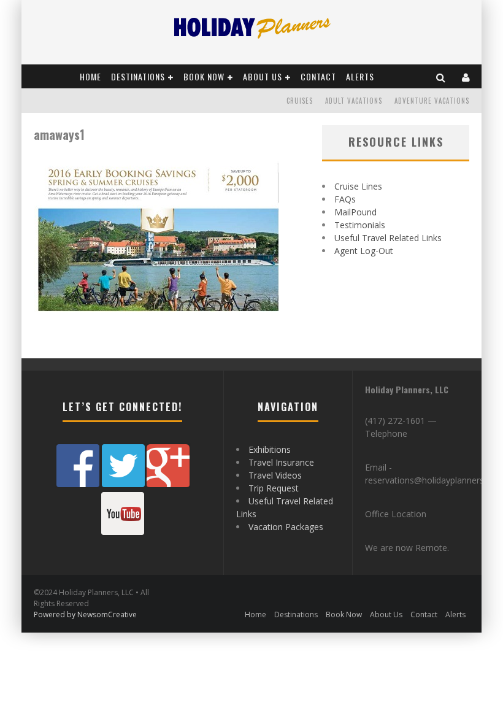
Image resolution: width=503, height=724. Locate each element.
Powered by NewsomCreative (85, 614)
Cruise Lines (358, 186)
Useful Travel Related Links (388, 238)
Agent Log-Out (363, 250)
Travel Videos (275, 475)
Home (90, 76)
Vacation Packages (285, 527)
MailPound (355, 212)
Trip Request (273, 488)
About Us (262, 76)
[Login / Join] (466, 76)
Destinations (138, 76)
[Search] (441, 76)
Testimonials (359, 225)
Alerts (360, 76)
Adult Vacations (353, 101)
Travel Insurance (281, 462)
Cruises (299, 101)
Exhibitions (269, 449)
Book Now (204, 76)
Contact (318, 76)
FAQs (345, 199)
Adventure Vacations (431, 101)
